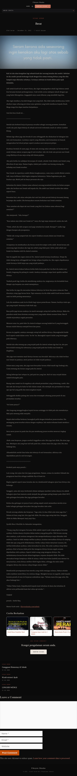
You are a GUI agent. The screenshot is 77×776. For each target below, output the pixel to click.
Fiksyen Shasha (38, 2)
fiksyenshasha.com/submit (30, 607)
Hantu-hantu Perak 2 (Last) (63, 632)
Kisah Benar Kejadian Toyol (16, 632)
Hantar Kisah (38, 652)
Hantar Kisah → (42, 6)
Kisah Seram (38, 18)
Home (28, 6)
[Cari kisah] (32, 6)
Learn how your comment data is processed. (51, 758)
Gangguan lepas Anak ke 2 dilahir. (39, 633)
